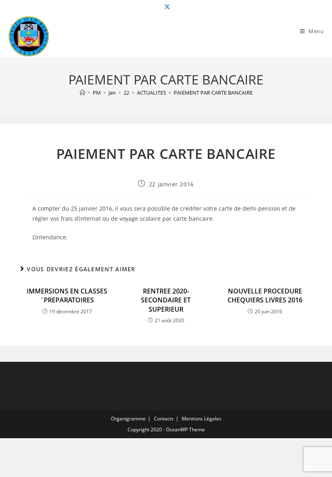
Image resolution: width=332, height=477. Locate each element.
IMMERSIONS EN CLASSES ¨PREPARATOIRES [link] (67, 295)
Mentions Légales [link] (201, 418)
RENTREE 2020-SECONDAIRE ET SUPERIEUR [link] (166, 300)
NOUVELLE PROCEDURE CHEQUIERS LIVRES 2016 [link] (265, 295)
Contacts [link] (164, 418)
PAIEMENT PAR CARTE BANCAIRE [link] (213, 92)
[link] (166, 7)
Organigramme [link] (128, 418)
